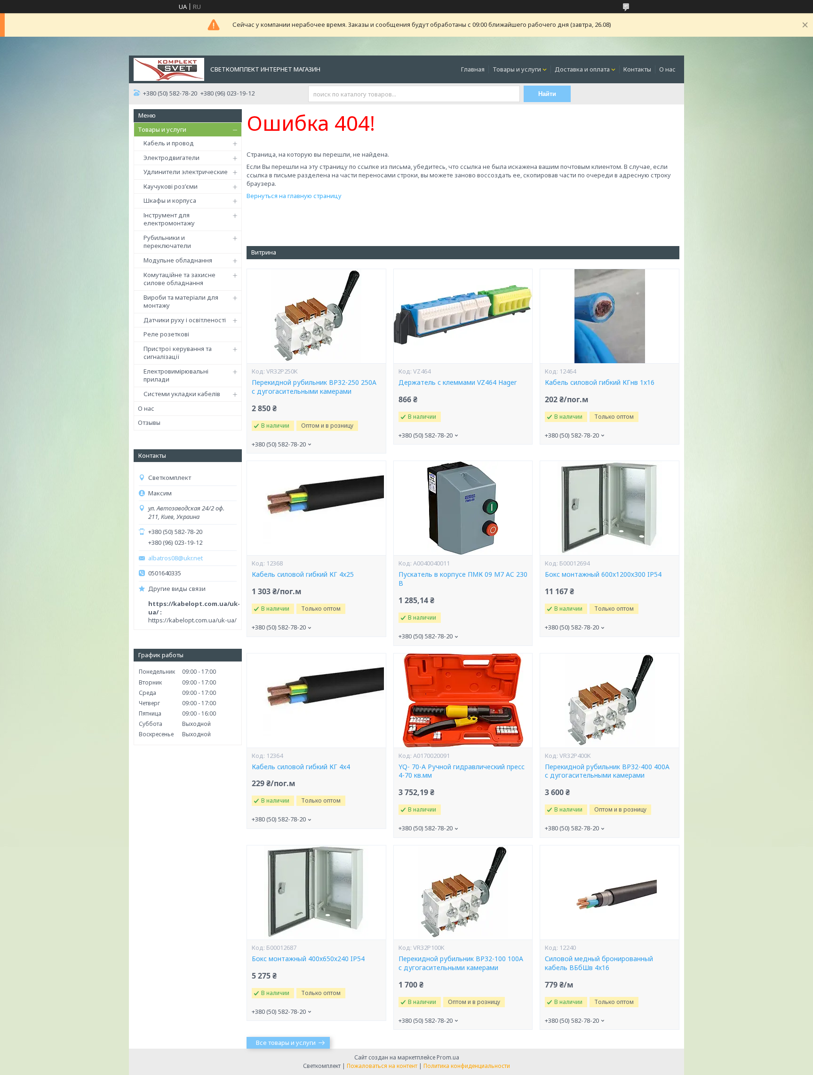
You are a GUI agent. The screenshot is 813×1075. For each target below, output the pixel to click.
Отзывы (149, 422)
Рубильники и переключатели (167, 241)
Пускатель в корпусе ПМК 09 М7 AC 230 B (463, 579)
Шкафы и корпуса (169, 200)
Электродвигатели (171, 157)
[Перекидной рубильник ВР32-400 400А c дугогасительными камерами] (609, 700)
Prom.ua (448, 1057)
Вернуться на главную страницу (294, 195)
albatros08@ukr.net (175, 558)
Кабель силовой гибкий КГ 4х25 (303, 574)
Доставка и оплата (582, 69)
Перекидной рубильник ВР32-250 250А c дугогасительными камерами (314, 387)
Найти (547, 93)
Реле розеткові (166, 334)
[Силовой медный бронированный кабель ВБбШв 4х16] (609, 892)
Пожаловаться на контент (382, 1066)
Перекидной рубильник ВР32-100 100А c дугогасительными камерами (461, 963)
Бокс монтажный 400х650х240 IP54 (308, 959)
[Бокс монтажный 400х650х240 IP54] (316, 892)
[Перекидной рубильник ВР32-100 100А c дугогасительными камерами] (463, 892)
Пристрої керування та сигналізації (177, 352)
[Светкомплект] (169, 68)
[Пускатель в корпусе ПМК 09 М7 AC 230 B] (463, 508)
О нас (667, 69)
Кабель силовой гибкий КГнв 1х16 (599, 382)
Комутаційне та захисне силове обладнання (179, 279)
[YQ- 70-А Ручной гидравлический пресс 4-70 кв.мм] (463, 700)
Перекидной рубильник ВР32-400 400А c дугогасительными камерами (607, 771)
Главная (473, 69)
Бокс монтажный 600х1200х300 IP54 (603, 574)
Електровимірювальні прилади (175, 375)
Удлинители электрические (185, 171)
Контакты (637, 69)
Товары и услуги (517, 69)
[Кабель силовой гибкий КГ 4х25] (316, 508)
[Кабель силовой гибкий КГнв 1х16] (609, 316)
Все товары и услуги (286, 1042)
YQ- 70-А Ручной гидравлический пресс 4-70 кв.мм (462, 771)
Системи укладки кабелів (181, 394)
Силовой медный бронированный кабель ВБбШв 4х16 (599, 963)
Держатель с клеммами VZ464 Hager (458, 382)
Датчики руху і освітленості (184, 320)
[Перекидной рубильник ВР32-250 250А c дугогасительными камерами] (316, 316)
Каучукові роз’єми (170, 186)
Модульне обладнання (177, 260)
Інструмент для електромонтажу (169, 219)
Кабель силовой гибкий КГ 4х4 (301, 767)
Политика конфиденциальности (466, 1066)
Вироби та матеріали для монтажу (180, 301)
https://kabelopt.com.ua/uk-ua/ (192, 620)
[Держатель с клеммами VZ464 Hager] (463, 316)
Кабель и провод (168, 143)
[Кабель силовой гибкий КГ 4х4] (316, 700)
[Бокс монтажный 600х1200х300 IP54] (609, 508)
